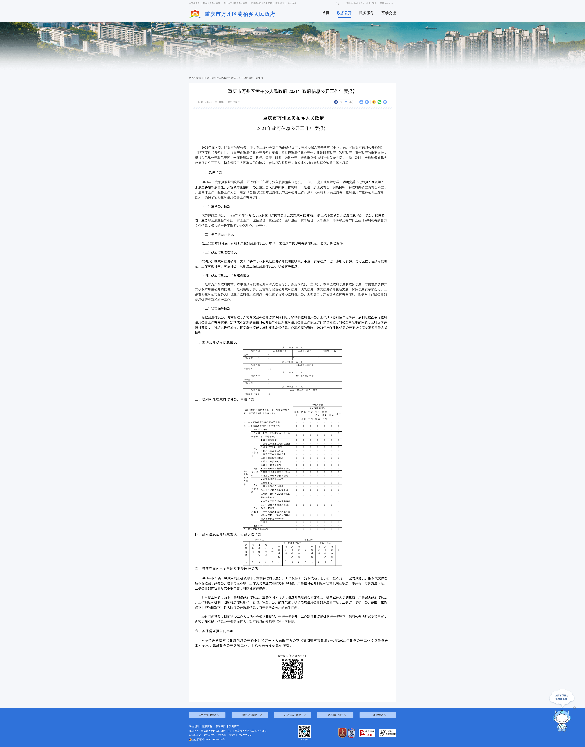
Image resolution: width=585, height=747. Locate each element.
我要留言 (234, 726)
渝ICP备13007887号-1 (240, 735)
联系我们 (220, 726)
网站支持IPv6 (386, 3)
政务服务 (366, 13)
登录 (368, 3)
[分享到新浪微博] (374, 102)
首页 (325, 13)
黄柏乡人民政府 (220, 78)
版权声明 (207, 726)
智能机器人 (359, 3)
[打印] (361, 102)
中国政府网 (194, 3)
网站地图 (194, 726)
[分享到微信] (379, 102)
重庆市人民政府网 (211, 3)
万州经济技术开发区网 (261, 3)
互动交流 (388, 13)
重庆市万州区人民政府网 (235, 3)
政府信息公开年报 (253, 78)
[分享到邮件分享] (385, 102)
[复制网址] (367, 102)
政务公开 (344, 13)
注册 (374, 3)
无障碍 (349, 3)
